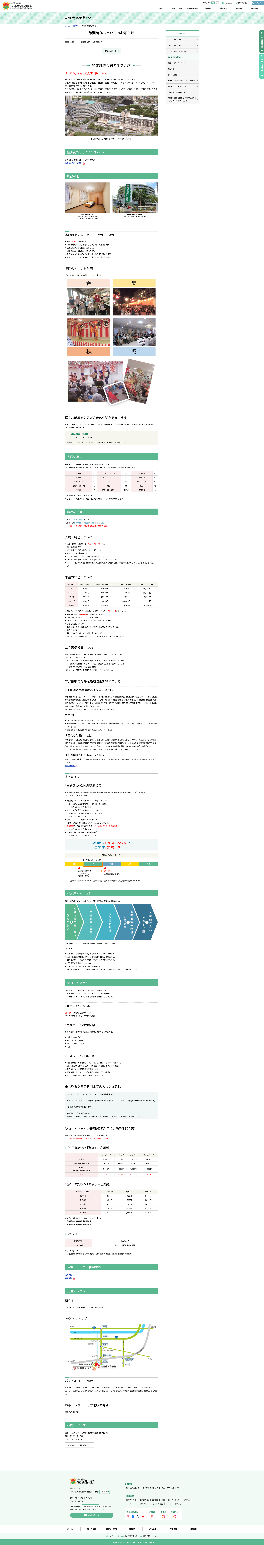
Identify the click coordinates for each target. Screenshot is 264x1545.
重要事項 (68, 1278)
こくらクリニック (174, 39)
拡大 (217, 3)
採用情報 (239, 8)
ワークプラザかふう (174, 1504)
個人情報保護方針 (131, 1536)
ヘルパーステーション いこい (137, 1504)
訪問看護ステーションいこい (178, 86)
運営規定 (68, 1274)
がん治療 (223, 8)
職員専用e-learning (150, 1536)
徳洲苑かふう (131, 1500)
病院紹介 (208, 8)
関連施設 (254, 8)
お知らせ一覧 (110, 51)
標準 (213, 3)
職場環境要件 (70, 765)
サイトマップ (114, 1536)
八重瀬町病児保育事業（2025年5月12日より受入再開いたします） (182, 99)
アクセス (258, 3)
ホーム (161, 8)
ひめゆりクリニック (175, 45)
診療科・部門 (192, 8)
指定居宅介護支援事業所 (177, 92)
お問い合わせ (243, 3)
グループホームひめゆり (177, 51)
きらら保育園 (172, 74)
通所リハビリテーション (177, 63)
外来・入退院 (177, 8)
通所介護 (171, 69)
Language (228, 3)
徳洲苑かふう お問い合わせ (78, 1445)
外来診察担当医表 (261, 43)
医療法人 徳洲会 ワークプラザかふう (181, 80)
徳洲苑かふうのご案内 (73, 163)
